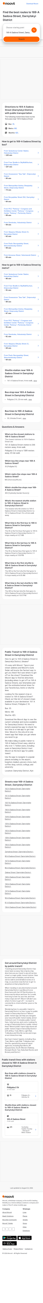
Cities (25, 1227)
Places (25, 1216)
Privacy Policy (18, 1249)
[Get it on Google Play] (9, 1238)
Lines (24, 1212)
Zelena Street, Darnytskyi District (18, 872)
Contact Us (28, 1249)
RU (5, 1229)
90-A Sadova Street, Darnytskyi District (20, 898)
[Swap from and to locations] (34, 30)
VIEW (35, 381)
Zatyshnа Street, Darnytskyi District (19, 852)
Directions (26, 1231)
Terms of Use (7, 1249)
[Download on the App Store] (24, 1238)
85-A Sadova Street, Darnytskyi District (20, 856)
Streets (25, 1220)
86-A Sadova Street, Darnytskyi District (20, 868)
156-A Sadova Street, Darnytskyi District (20, 907)
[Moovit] (9, 3)
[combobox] (21, 28)
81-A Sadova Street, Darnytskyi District (20, 903)
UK (12, 1229)
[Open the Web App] (9, 1243)
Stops (25, 1223)
